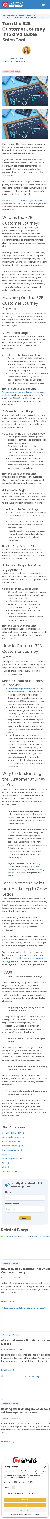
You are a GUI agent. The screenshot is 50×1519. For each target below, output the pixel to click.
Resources (10, 16)
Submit (25, 1218)
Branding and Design (10, 1263)
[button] (43, 4)
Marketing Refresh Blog (25, 16)
